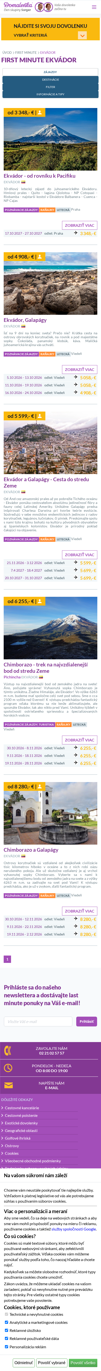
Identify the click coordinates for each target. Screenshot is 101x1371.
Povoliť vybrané (51, 1363)
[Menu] (94, 7)
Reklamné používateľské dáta (34, 1338)
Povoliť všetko (83, 1363)
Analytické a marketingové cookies (39, 1322)
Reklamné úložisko (25, 1330)
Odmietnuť (23, 1363)
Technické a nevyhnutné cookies (36, 1314)
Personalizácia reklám (28, 1346)
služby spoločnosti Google (73, 1229)
